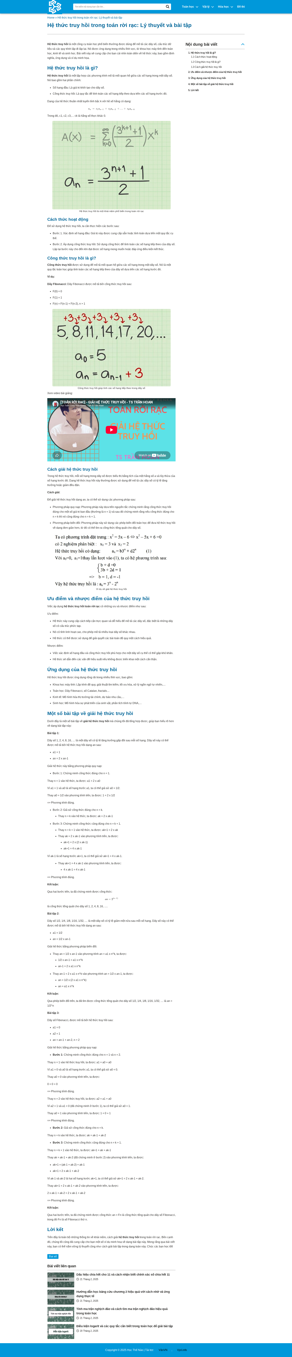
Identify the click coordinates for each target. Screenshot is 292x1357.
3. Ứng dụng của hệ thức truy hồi (207, 78)
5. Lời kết (193, 90)
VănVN (163, 1350)
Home (51, 17)
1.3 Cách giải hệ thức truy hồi (206, 66)
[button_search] (167, 6)
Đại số (53, 1256)
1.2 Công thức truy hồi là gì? (206, 61)
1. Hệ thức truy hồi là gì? (202, 52)
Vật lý (206, 6)
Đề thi (241, 6)
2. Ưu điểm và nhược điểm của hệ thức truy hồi (215, 71)
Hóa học (223, 6)
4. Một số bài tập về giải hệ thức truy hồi (210, 84)
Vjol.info (182, 1350)
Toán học (188, 6)
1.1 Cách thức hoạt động (204, 56)
